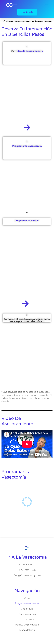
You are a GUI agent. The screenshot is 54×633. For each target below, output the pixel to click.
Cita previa (27, 608)
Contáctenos (27, 619)
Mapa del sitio (27, 629)
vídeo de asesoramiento (29, 51)
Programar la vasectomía (27, 145)
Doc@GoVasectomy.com (27, 575)
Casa (27, 598)
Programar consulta (26, 220)
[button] (47, 5)
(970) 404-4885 (27, 569)
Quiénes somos (27, 614)
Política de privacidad (27, 624)
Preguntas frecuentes (27, 603)
